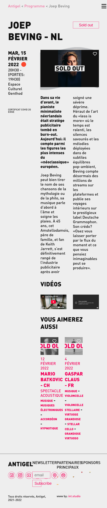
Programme (34, 5)
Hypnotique (49, 428)
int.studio (74, 496)
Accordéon (48, 419)
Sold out (86, 25)
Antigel (14, 5)
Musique (46, 400)
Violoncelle (74, 395)
